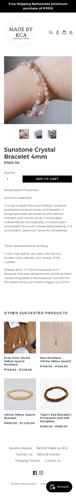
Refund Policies (48, 454)
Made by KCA (28, 483)
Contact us (24, 454)
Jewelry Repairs (20, 448)
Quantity (9, 172)
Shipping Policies (27, 460)
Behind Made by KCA (52, 448)
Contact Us (52, 460)
